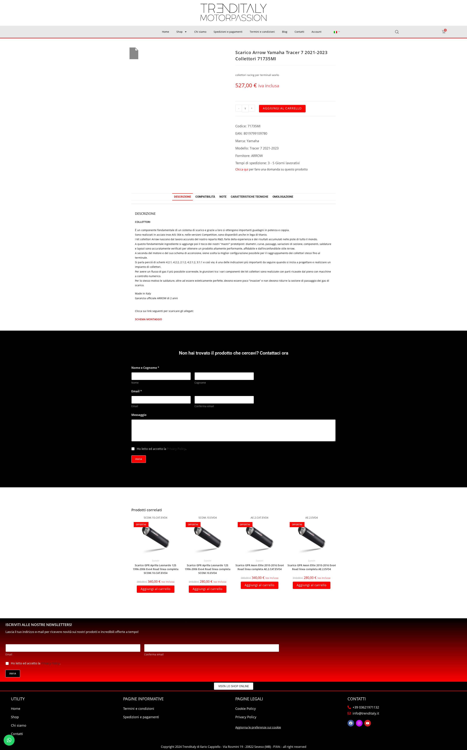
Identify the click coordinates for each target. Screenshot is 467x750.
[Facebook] (351, 723)
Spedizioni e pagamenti (228, 31)
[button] (9, 740)
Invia (138, 459)
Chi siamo (200, 31)
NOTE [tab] (222, 196)
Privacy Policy (176, 449)
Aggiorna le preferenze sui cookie (258, 727)
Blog (284, 31)
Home (165, 31)
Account (316, 31)
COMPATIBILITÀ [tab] (205, 196)
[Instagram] (359, 723)
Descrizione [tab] (182, 196)
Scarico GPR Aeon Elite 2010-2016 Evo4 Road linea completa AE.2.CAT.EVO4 (260, 567)
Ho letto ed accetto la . (161, 449)
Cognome (200, 382)
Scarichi (155, 560)
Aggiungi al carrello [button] (156, 589)
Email (134, 406)
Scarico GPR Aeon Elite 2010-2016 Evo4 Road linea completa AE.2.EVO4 (311, 567)
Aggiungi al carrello (282, 108)
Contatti (299, 31)
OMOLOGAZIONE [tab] (283, 196)
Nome (135, 382)
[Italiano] (335, 32)
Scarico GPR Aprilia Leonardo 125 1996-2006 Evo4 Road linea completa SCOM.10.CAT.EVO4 (155, 569)
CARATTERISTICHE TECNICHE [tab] (249, 196)
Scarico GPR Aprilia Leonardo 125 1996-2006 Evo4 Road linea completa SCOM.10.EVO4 (207, 569)
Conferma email (204, 406)
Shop (179, 31)
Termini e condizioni (262, 31)
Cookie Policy (245, 708)
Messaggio (138, 415)
